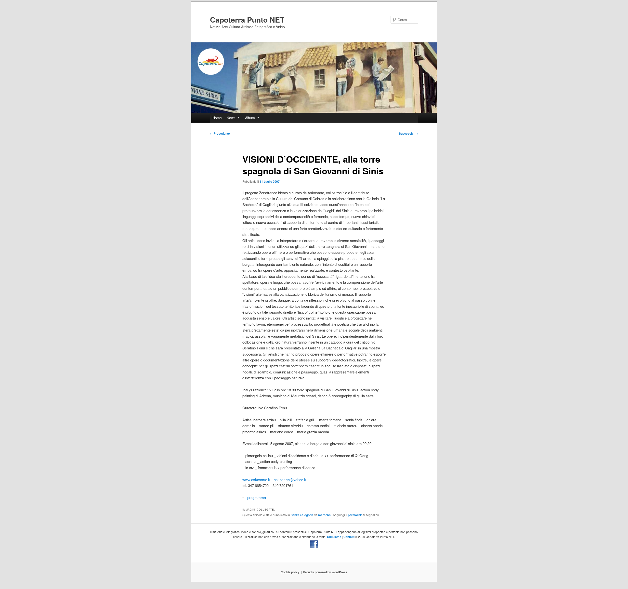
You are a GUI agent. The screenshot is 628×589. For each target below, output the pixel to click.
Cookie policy (290, 572)
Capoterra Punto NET (247, 19)
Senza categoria (302, 515)
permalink (355, 515)
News (231, 117)
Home (217, 117)
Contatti (348, 537)
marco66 (324, 515)
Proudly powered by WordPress (325, 572)
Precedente (220, 133)
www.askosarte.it (256, 479)
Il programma (255, 497)
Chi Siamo (334, 537)
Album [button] (250, 117)
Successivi (408, 133)
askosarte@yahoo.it (290, 479)
